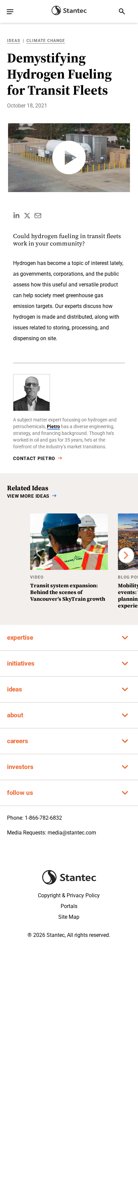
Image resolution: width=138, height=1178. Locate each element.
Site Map (68, 917)
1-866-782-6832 (43, 818)
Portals (69, 906)
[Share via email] (37, 215)
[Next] (126, 555)
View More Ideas (28, 496)
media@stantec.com (72, 832)
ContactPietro (34, 458)
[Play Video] (69, 157)
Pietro (53, 426)
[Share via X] (27, 215)
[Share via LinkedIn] (16, 215)
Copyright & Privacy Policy (69, 895)
